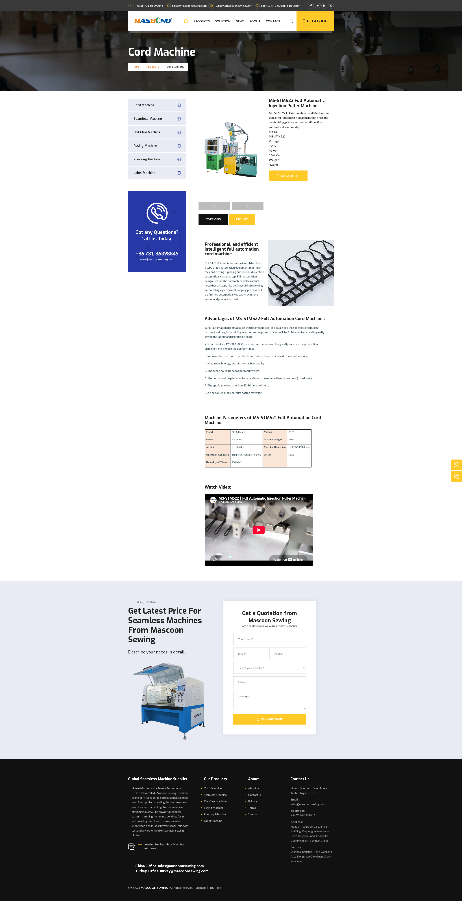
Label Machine (144, 173)
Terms (252, 807)
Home (136, 66)
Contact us (254, 794)
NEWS (240, 21)
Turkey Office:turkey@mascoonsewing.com (171, 871)
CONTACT (273, 21)
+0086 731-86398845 (149, 5)
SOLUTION (222, 21)
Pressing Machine (147, 159)
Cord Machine (144, 105)
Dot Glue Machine (147, 132)
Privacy (253, 801)
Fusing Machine (145, 146)
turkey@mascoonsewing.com (234, 5)
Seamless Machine (148, 119)
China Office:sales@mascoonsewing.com (169, 866)
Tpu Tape (215, 887)
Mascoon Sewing (154, 887)
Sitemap (253, 814)
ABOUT (255, 21)
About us (253, 788)
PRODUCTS (202, 21)
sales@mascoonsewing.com (189, 5)
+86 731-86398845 (157, 253)
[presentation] (214, 206)
